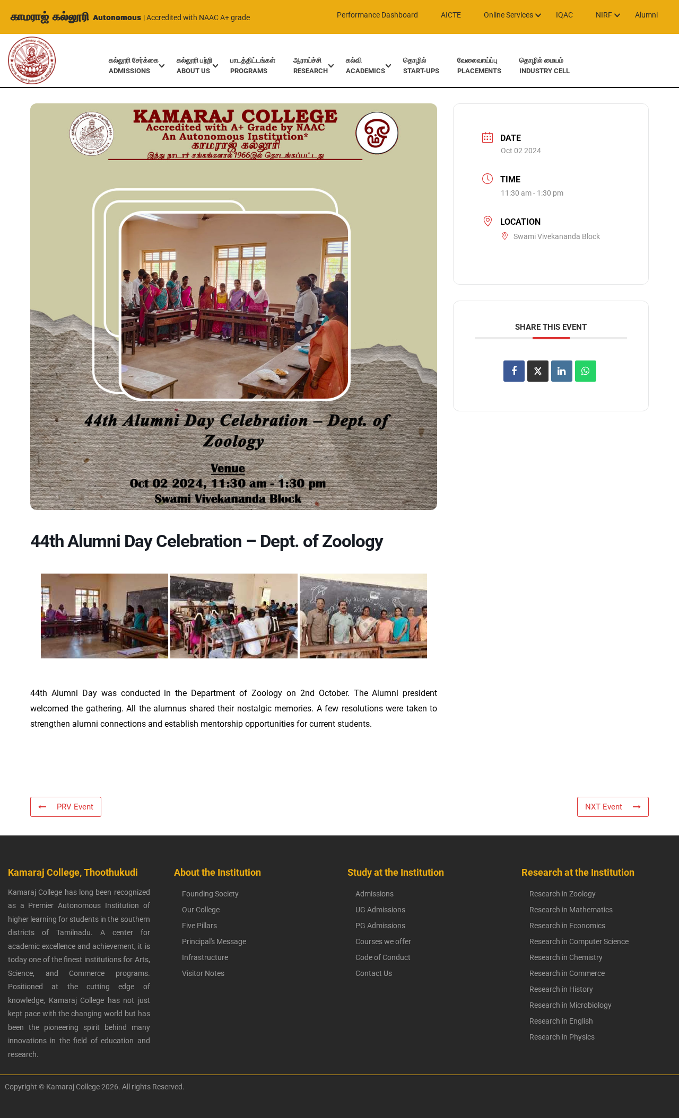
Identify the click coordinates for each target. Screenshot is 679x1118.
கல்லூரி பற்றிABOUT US (194, 65)
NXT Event (603, 807)
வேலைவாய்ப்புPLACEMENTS (479, 65)
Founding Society (210, 894)
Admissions (374, 894)
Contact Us (373, 973)
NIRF (604, 15)
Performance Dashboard (377, 15)
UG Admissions (380, 909)
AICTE (451, 15)
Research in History (561, 989)
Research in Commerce (567, 973)
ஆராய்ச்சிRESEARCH (310, 65)
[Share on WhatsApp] (585, 371)
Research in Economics (567, 925)
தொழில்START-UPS (421, 65)
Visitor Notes (203, 973)
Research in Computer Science (579, 941)
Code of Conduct (383, 957)
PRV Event (75, 807)
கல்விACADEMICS (365, 65)
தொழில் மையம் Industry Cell (544, 65)
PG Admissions (380, 925)
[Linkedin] (561, 371)
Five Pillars (199, 925)
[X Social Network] (538, 371)
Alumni (646, 15)
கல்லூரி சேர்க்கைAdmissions (134, 65)
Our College (201, 909)
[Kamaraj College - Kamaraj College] (24, 60)
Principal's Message (214, 941)
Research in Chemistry (566, 957)
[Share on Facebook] (514, 371)
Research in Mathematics (571, 909)
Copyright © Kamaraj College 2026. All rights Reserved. (92, 1086)
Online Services (508, 15)
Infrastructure (205, 957)
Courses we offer (383, 941)
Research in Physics (562, 1037)
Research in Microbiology (570, 1005)
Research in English (561, 1021)
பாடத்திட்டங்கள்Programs (252, 65)
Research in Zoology (562, 894)
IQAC (564, 15)
